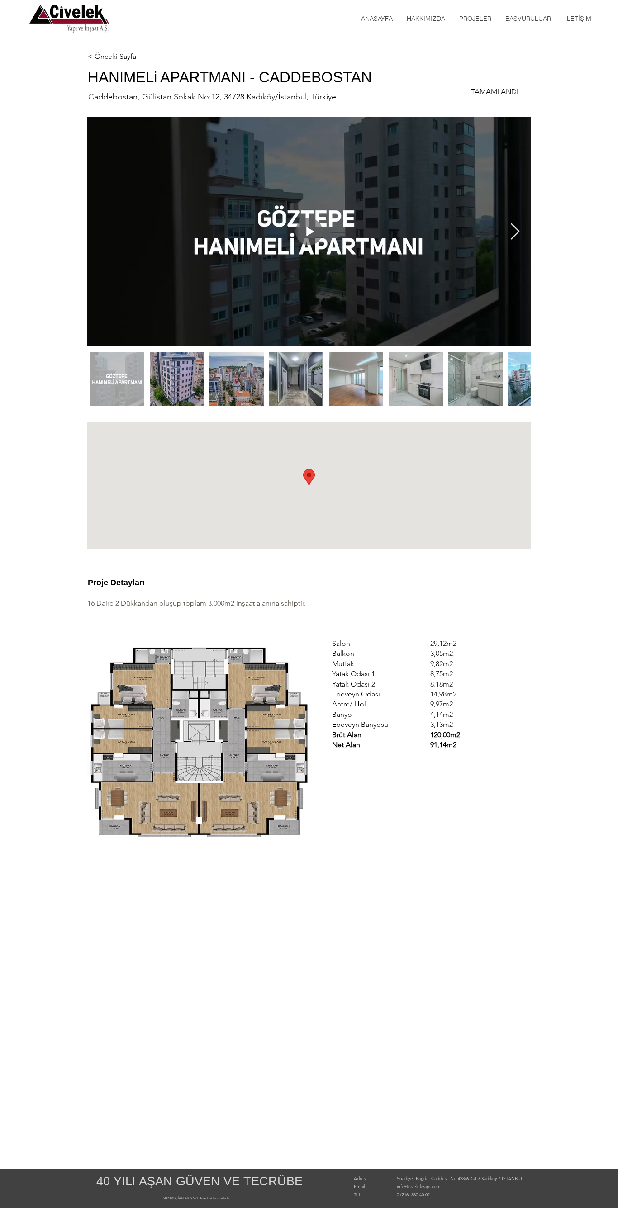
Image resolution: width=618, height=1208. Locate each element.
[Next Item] (515, 232)
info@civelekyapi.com (419, 1186)
